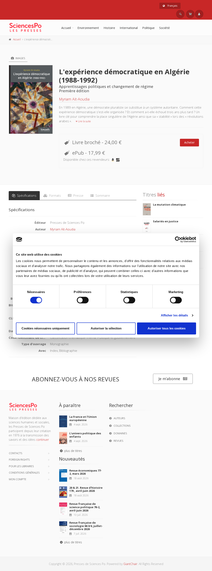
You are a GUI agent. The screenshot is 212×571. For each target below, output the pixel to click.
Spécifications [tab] (26, 195)
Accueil (66, 28)
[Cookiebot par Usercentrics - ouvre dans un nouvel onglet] (178, 239)
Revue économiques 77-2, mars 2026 (85, 472)
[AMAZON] (113, 159)
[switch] (83, 300)
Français (172, 5)
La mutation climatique (169, 204)
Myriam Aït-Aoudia (74, 99)
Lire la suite (84, 121)
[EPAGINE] (118, 159)
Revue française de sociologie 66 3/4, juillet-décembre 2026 (86, 526)
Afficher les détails (174, 315)
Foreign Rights (19, 459)
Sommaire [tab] (102, 195)
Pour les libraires (21, 466)
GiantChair (130, 564)
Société (164, 28)
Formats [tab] (54, 195)
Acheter (189, 142)
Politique (148, 28)
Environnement (88, 28)
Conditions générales (24, 472)
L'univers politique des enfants (85, 434)
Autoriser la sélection (106, 328)
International (129, 28)
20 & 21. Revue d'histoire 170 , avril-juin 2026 (85, 489)
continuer (42, 440)
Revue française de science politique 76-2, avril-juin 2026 (84, 507)
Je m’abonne (169, 378)
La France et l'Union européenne (83, 418)
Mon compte (17, 479)
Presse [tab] (77, 195)
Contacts (15, 453)
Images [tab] (20, 58)
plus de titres (73, 451)
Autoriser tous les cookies (167, 328)
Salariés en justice (165, 221)
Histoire (109, 28)
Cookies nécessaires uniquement (45, 328)
